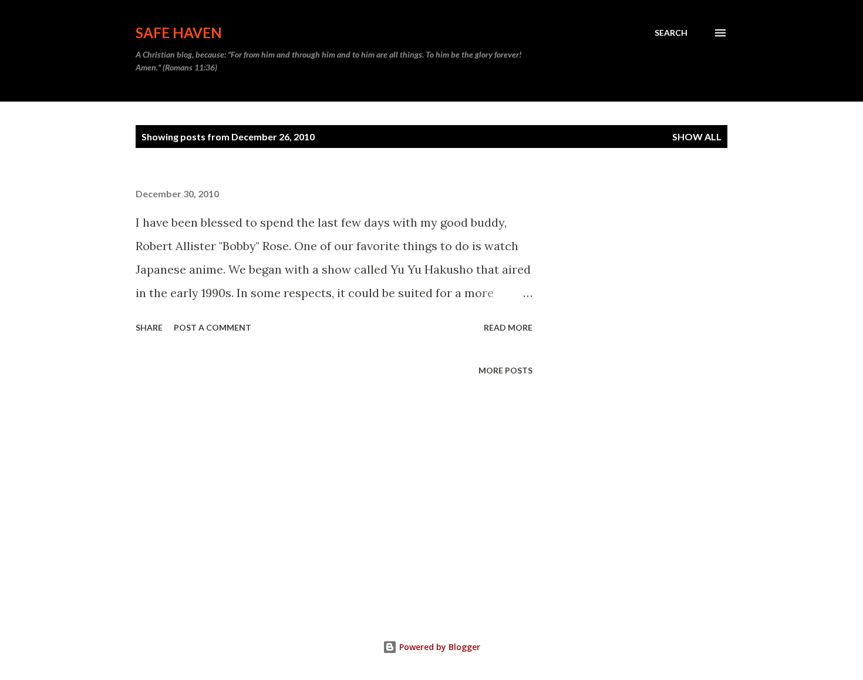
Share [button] (149, 327)
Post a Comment (212, 327)
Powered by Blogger (438, 646)
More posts (505, 370)
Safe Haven (179, 32)
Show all (697, 136)
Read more (508, 327)
